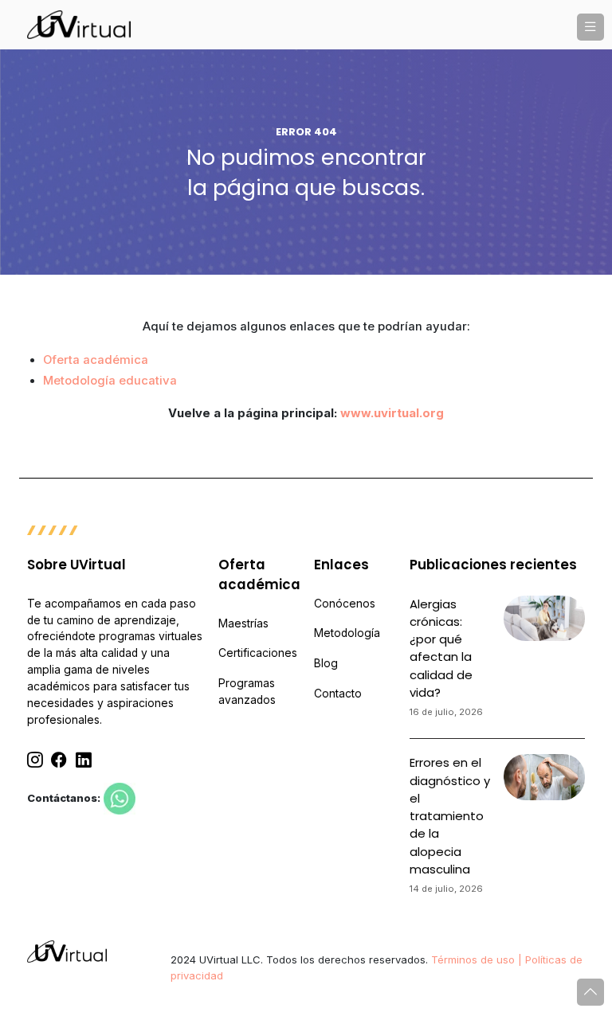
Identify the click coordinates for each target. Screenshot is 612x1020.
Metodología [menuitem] (347, 633)
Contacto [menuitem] (338, 693)
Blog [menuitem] (326, 663)
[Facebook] (59, 760)
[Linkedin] (84, 760)
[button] (590, 27)
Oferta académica (95, 360)
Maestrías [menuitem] (243, 623)
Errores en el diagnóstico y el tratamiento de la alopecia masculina (450, 815)
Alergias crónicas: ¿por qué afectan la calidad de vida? (441, 648)
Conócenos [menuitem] (344, 603)
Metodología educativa (110, 380)
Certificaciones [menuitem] (257, 653)
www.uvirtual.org (392, 413)
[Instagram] (35, 760)
